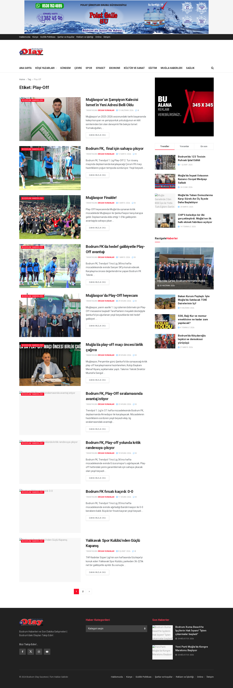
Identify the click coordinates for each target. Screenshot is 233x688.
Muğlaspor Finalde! (101, 198)
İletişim (107, 37)
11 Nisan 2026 (124, 497)
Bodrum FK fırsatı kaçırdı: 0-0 (109, 491)
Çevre (78, 68)
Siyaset (100, 68)
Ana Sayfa (25, 68)
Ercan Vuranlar (106, 110)
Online (98, 37)
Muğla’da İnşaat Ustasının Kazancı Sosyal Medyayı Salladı (193, 179)
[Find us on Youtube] (47, 652)
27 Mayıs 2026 (186, 347)
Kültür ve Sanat (134, 68)
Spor (89, 68)
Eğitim (153, 68)
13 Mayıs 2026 (124, 154)
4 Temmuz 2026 (186, 327)
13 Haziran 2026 (125, 110)
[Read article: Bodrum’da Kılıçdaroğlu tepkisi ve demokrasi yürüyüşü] (165, 341)
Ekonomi (114, 68)
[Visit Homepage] (31, 52)
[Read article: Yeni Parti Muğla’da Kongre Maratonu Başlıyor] (162, 652)
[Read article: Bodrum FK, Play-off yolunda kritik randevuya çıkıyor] (50, 462)
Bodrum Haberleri (32, 100)
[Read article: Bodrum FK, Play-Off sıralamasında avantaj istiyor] (50, 413)
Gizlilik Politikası (47, 37)
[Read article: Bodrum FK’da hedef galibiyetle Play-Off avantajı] (50, 266)
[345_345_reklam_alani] (184, 106)
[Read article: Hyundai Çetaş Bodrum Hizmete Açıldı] (184, 268)
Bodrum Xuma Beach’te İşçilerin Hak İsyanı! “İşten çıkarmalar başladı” (190, 630)
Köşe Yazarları (45, 68)
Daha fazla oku (99, 135)
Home (22, 79)
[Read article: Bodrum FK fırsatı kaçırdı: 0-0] (50, 511)
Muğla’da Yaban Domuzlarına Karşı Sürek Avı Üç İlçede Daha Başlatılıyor (195, 199)
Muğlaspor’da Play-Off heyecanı (112, 295)
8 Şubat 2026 (124, 551)
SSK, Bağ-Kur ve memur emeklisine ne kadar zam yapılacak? (193, 319)
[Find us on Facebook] (22, 652)
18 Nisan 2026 (124, 453)
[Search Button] (212, 68)
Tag (29, 79)
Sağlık (190, 68)
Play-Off (37, 79)
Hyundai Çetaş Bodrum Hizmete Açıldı (181, 280)
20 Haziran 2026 (167, 286)
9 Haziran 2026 (186, 308)
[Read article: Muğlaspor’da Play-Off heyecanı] (50, 315)
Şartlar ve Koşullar (65, 37)
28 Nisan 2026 (124, 355)
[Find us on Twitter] (30, 652)
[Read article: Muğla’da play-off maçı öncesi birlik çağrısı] (50, 364)
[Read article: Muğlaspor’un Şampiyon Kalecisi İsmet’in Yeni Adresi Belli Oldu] (50, 119)
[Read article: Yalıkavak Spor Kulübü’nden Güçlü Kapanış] (50, 560)
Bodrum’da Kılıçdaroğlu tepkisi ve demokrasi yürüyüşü (192, 339)
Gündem (65, 68)
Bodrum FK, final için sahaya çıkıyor (115, 148)
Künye (35, 37)
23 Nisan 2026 (124, 404)
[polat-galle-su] (116, 17)
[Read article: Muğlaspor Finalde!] (50, 217)
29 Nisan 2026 (124, 301)
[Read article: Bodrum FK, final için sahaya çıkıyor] (50, 168)
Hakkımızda (24, 37)
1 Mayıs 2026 (124, 257)
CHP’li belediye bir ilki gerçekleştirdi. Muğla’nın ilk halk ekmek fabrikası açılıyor (195, 218)
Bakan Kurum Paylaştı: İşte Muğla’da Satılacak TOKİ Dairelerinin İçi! (194, 300)
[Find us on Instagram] (39, 652)
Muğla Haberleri (171, 68)
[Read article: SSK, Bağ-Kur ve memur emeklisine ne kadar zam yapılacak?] (165, 321)
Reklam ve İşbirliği (84, 37)
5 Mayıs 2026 (124, 203)
